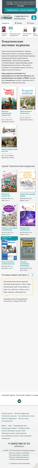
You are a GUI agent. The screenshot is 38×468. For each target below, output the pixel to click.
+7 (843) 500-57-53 (21, 16)
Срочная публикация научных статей (13, 431)
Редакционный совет (20, 426)
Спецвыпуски (6, 438)
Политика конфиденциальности (19, 457)
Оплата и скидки (23, 418)
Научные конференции (21, 413)
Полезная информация (9, 418)
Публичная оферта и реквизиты (19, 453)
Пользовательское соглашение (19, 455)
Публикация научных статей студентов (14, 433)
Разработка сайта (20, 463)
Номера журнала (7, 413)
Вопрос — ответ (7, 426)
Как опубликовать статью (26, 416)
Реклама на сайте (24, 428)
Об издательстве (7, 421)
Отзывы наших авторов (9, 428)
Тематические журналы (9, 416)
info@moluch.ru (20, 18)
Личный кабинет (33, 17)
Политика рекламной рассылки (19, 459)
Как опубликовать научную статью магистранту (17, 436)
